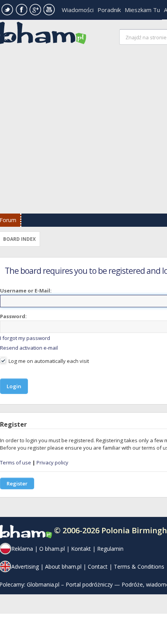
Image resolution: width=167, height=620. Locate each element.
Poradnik (109, 10)
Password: (13, 316)
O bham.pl (52, 548)
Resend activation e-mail (29, 347)
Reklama (22, 548)
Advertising (25, 566)
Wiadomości (78, 10)
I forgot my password (25, 338)
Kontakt (81, 548)
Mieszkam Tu (142, 10)
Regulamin (110, 548)
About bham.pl (63, 566)
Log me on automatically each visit (48, 360)
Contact (98, 566)
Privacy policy (52, 462)
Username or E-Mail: (26, 290)
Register (17, 483)
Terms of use (15, 462)
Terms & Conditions (139, 566)
